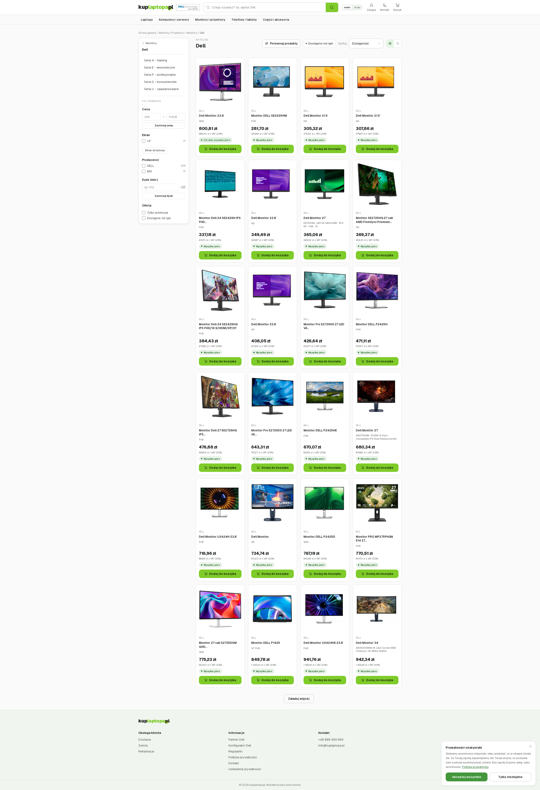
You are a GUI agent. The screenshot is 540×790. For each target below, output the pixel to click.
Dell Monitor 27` (315, 218)
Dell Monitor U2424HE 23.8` (324, 643)
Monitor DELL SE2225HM (269, 115)
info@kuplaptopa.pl (331, 745)
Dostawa (144, 739)
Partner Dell (236, 739)
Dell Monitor (260, 537)
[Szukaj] (332, 7)
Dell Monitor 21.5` (316, 115)
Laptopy (147, 20)
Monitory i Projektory (171, 33)
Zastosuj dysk (164, 196)
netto (347, 7)
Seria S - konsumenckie (160, 82)
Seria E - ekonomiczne (159, 67)
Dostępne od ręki (159, 218)
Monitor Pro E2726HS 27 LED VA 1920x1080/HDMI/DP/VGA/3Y (325, 326)
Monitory (191, 33)
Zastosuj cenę (164, 125)
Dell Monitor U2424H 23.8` (218, 537)
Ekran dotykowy (155, 150)
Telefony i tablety (244, 20)
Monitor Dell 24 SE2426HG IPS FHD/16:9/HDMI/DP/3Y (218, 326)
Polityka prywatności (242, 757)
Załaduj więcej (298, 699)
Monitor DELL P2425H (371, 324)
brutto (357, 7)
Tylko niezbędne (510, 777)
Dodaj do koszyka (222, 149)
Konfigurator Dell (239, 745)
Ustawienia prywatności (244, 769)
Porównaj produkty (284, 43)
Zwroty (143, 745)
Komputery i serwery (174, 20)
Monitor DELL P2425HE (320, 430)
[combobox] (269, 7)
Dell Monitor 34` (367, 643)
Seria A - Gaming (155, 60)
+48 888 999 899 (330, 739)
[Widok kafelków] (390, 43)
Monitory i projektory (210, 20)
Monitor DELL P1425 (265, 643)
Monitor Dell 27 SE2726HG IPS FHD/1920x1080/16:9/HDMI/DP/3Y (220, 432)
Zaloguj (371, 10)
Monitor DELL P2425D (319, 537)
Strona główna (147, 33)
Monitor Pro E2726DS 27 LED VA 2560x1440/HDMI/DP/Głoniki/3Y (272, 432)
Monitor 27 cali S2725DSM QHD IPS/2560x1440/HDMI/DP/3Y (220, 645)
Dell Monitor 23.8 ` (264, 324)
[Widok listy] (397, 43)
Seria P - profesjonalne (160, 75)
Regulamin (235, 751)
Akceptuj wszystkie (466, 777)
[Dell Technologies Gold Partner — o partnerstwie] (188, 7)
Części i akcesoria (276, 20)
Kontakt (384, 10)
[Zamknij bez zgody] (530, 746)
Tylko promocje (157, 213)
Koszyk (397, 10)
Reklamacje (146, 751)
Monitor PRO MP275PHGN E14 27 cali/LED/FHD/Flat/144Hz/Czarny (377, 539)
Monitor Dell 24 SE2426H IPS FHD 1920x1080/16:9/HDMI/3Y (220, 220)
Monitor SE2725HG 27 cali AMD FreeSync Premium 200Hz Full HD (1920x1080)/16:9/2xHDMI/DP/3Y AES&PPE (377, 220)
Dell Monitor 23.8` (211, 115)
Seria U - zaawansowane (161, 89)
